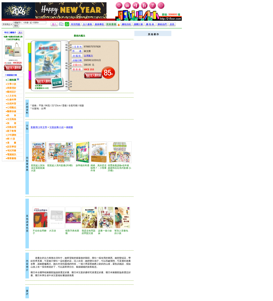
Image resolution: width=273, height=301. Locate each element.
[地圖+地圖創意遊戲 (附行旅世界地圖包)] (13, 49)
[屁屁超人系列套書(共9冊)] (61, 152)
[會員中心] (144, 8)
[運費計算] (138, 25)
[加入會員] (136, 8)
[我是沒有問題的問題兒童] (89, 217)
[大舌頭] (57, 217)
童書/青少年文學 (39, 127)
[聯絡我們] (162, 25)
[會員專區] (99, 25)
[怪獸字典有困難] (73, 217)
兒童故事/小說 (56, 127)
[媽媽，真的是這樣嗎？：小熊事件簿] (99, 152)
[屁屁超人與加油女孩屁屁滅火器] (38, 152)
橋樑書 (69, 127)
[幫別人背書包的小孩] (122, 217)
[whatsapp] (67, 25)
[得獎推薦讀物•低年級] (120, 152)
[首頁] (161, 8)
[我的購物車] (128, 8)
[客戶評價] (61, 25)
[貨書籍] (111, 25)
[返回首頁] (172, 25)
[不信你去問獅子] (40, 217)
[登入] (54, 25)
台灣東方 (88, 55)
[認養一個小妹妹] (106, 217)
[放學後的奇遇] (83, 152)
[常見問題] (153, 8)
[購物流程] (126, 25)
